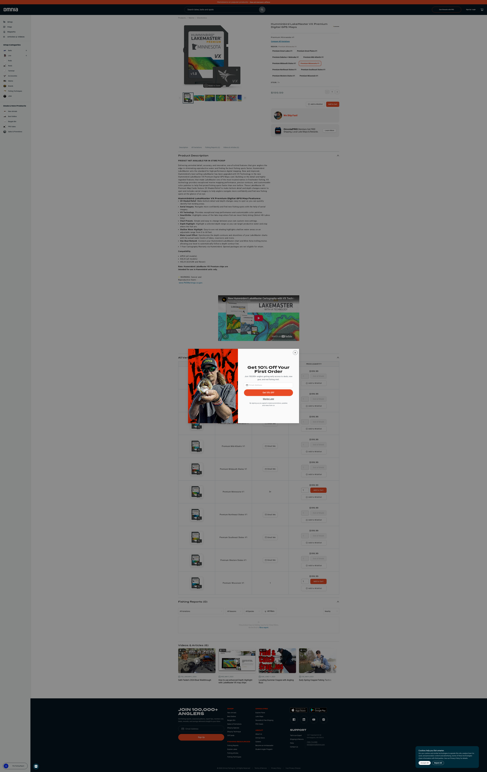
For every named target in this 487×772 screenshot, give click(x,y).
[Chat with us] (36, 766)
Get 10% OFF (268, 392)
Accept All (425, 763)
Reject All (438, 763)
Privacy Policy (455, 758)
